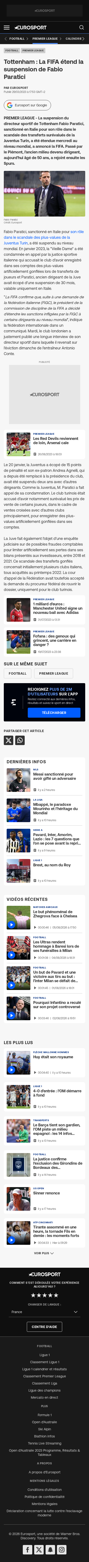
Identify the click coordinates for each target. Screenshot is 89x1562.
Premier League (33, 50)
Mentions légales (44, 1504)
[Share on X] (8, 740)
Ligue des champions (44, 1390)
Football (11, 50)
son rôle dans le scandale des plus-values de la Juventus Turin (44, 237)
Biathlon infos (44, 1436)
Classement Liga (44, 1383)
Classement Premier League (44, 1376)
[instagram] (61, 1549)
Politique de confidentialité (45, 1497)
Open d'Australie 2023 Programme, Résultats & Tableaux (44, 1453)
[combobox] (44, 1312)
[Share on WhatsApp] (20, 740)
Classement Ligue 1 (44, 1362)
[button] (6, 28)
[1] (33, 1295)
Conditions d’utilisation (45, 1490)
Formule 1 (45, 1415)
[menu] (81, 27)
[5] (56, 1295)
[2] (39, 1295)
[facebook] (27, 1549)
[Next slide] (83, 39)
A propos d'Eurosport (45, 1472)
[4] (50, 1295)
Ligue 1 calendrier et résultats (44, 1369)
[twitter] (39, 1549)
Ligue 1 (45, 1355)
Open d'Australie (44, 1422)
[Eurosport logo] (30, 28)
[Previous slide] (6, 39)
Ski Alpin (44, 1429)
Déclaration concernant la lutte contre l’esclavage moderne (44, 1513)
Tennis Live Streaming (44, 1443)
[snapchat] (50, 1549)
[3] (44, 1295)
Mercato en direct (44, 1397)
